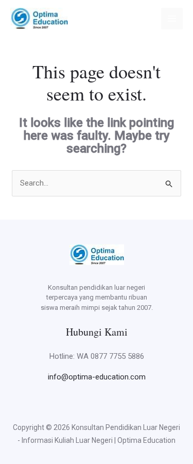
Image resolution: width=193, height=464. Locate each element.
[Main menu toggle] (172, 19)
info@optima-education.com (97, 377)
